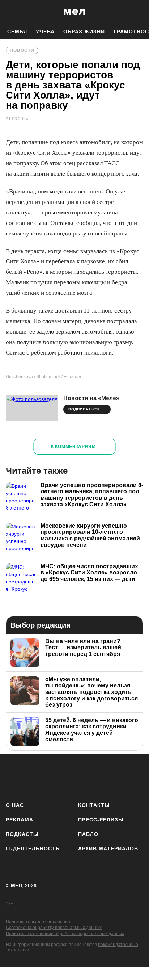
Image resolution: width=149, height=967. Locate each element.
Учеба (45, 31)
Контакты (94, 805)
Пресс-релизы (101, 819)
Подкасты (22, 834)
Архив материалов (108, 848)
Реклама (19, 819)
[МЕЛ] (74, 12)
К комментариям (73, 446)
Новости (22, 50)
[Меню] (138, 12)
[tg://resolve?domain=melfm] (13, 776)
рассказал (90, 163)
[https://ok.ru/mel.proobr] (115, 776)
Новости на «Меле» (91, 398)
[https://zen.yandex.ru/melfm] (34, 776)
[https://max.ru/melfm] (135, 776)
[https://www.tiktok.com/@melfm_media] (74, 776)
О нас (15, 805)
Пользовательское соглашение (38, 921)
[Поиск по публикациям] (11, 12)
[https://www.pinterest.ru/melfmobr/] (95, 776)
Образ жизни (84, 31)
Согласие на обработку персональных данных (54, 927)
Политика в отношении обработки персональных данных (65, 933)
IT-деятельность (33, 848)
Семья (17, 31)
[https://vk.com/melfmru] (54, 776)
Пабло (88, 834)
